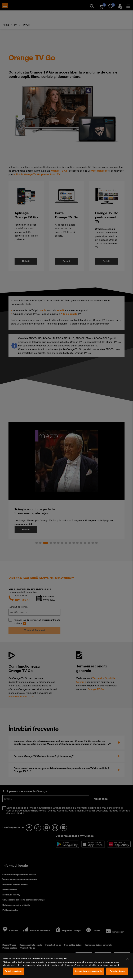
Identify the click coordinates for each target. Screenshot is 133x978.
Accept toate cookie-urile (88, 971)
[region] (66, 965)
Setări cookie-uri (13, 971)
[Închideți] (127, 959)
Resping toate (117, 971)
